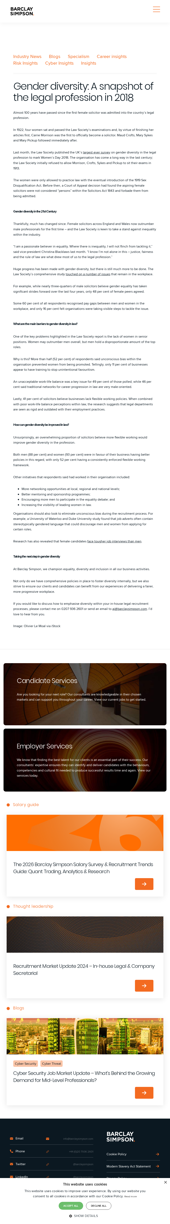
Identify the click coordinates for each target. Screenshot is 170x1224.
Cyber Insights (59, 63)
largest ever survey (96, 152)
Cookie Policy (116, 1154)
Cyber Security (25, 1063)
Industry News (27, 56)
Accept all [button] (70, 1205)
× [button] (165, 1182)
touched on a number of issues (88, 274)
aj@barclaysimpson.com (129, 608)
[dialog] (85, 1201)
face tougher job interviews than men (114, 541)
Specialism (78, 56)
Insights (88, 63)
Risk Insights (25, 63)
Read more (130, 1196)
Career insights (112, 56)
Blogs (54, 56)
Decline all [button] (98, 1205)
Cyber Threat (51, 1063)
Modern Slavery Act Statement (129, 1166)
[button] (85, 1216)
